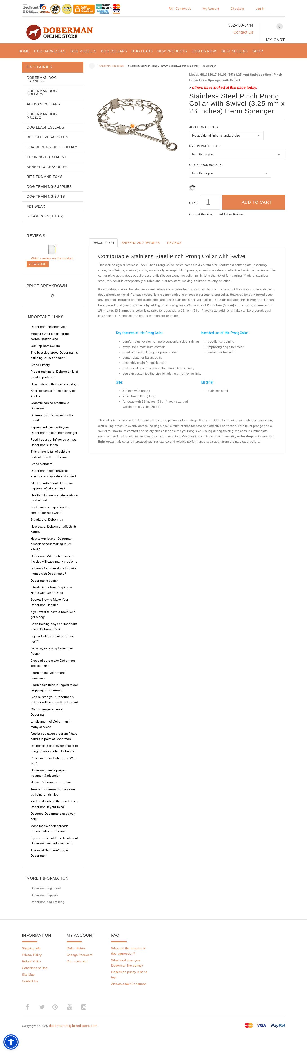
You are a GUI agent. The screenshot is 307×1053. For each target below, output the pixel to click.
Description (103, 242)
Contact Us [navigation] (183, 8)
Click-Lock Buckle (205, 164)
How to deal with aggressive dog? (54, 384)
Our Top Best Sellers (45, 346)
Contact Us (243, 32)
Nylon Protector (205, 146)
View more (37, 264)
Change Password (80, 955)
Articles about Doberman (129, 984)
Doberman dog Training (47, 902)
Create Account (77, 961)
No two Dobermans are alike (51, 782)
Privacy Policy (32, 955)
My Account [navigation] (211, 8)
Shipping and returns (141, 242)
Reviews (174, 242)
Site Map (28, 974)
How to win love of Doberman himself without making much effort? (51, 544)
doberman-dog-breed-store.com (73, 1026)
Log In (260, 8)
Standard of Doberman (47, 519)
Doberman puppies (44, 895)
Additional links (203, 127)
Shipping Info (31, 948)
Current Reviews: (201, 214)
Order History (76, 948)
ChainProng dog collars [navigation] (111, 65)
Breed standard (42, 464)
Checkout (237, 8)
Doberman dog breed (46, 888)
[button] (280, 9)
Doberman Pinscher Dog (48, 326)
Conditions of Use (34, 968)
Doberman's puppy (44, 580)
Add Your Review (231, 214)
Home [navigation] (92, 66)
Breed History (40, 365)
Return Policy (31, 961)
